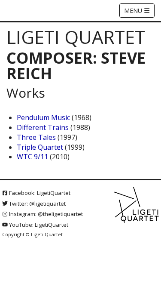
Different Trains (43, 127)
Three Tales (36, 137)
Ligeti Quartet (75, 37)
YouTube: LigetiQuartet (38, 224)
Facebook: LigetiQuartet (39, 193)
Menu (137, 10)
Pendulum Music (43, 117)
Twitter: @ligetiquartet (37, 203)
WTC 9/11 (32, 156)
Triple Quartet (40, 147)
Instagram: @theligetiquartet (45, 214)
